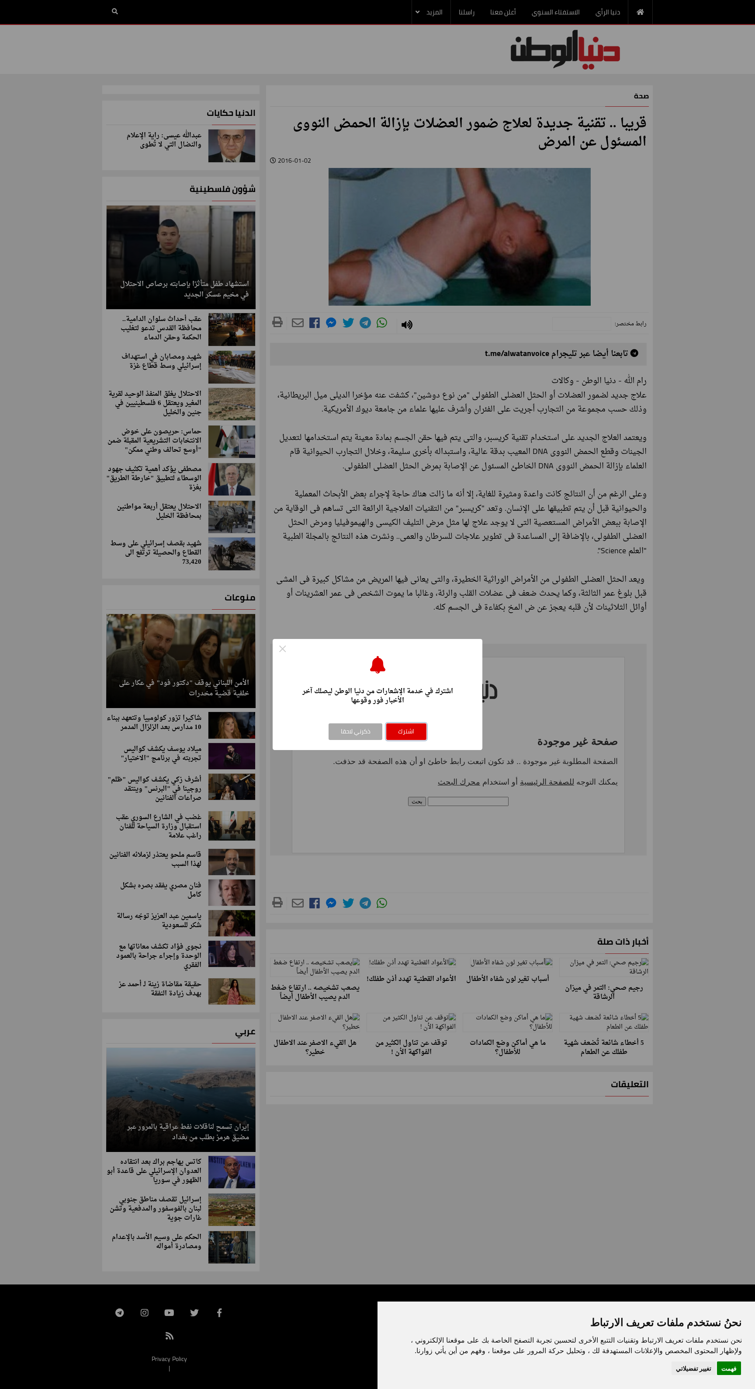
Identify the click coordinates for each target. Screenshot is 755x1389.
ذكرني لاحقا (356, 731)
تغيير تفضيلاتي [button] (693, 1368)
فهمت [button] (729, 1368)
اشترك (406, 731)
